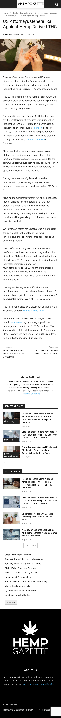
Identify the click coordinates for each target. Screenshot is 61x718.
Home (5, 13)
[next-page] (9, 462)
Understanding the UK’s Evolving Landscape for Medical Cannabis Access (38, 517)
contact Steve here (32, 394)
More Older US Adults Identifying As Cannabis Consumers (14, 353)
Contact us (47, 709)
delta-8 (38, 127)
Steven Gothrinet (12, 34)
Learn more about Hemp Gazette (37, 684)
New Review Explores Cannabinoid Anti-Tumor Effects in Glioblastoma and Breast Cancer (39, 533)
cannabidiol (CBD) (35, 139)
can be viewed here (33, 310)
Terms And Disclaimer (13, 709)
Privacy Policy (33, 709)
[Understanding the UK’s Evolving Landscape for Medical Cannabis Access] (11, 518)
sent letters (16, 322)
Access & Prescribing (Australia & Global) (11, 454)
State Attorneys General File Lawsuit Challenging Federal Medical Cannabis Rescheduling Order (40, 450)
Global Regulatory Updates (46, 13)
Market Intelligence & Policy (21, 13)
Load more (29, 545)
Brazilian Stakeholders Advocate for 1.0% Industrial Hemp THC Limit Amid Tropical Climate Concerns (40, 435)
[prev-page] (5, 462)
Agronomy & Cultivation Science (10, 440)
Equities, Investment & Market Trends (9, 421)
